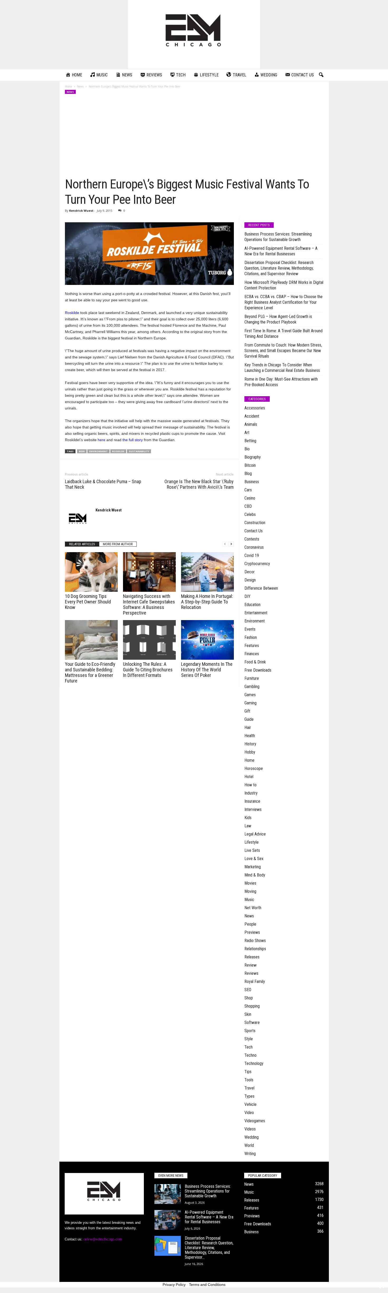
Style (248, 1038)
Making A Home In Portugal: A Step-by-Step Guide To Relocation (207, 601)
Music (249, 899)
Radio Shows (255, 940)
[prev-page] (225, 544)
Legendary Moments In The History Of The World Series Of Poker (207, 669)
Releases (251, 956)
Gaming (250, 702)
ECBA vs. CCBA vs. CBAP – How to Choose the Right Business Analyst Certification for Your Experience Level (283, 302)
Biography (252, 457)
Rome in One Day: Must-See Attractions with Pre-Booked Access (281, 382)
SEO (247, 989)
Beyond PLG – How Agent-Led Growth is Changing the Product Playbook (278, 319)
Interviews (253, 809)
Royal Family (254, 981)
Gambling (251, 686)
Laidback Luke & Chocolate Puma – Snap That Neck (103, 484)
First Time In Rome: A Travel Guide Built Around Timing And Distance (283, 333)
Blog (248, 473)
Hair (247, 727)
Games (250, 694)
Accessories (254, 407)
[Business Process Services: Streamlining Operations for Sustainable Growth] (167, 1194)
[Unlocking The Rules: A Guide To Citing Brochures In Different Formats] (149, 640)
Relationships (255, 948)
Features (251, 645)
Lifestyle (251, 842)
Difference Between (261, 588)
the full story (132, 440)
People (250, 924)
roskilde (118, 451)
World (249, 1145)
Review (250, 965)
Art (246, 432)
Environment (254, 621)
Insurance (252, 801)
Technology (253, 1063)
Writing (250, 1153)
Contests (251, 539)
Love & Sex (253, 858)
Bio (247, 448)
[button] (321, 75)
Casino (249, 498)
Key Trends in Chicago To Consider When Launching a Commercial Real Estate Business (282, 367)
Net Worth (252, 907)
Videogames (254, 1120)
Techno (250, 1055)
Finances (251, 653)
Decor (249, 571)
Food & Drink (255, 661)
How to (250, 784)
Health (249, 735)
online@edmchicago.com (102, 1239)
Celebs (250, 514)
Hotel (248, 776)
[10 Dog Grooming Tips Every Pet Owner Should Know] (91, 572)
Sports (249, 1030)
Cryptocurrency (257, 563)
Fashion (250, 637)
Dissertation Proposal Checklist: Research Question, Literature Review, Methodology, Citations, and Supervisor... (209, 1248)
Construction (254, 522)
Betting (250, 440)
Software (252, 1022)
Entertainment (255, 612)
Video (249, 1112)
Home (68, 86)
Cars (248, 489)
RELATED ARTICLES (82, 544)
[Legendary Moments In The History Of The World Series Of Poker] (207, 640)
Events (249, 629)
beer (82, 451)
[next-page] (231, 544)
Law (247, 825)
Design (250, 580)
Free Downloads (257, 670)
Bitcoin (250, 465)
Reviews (251, 973)
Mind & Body (254, 875)
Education (252, 604)
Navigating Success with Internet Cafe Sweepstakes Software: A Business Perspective (149, 604)
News (80, 86)
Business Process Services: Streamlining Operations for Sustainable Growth (278, 237)
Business (251, 481)
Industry (251, 793)
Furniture (251, 678)
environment (98, 451)
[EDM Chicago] (194, 34)
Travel (249, 1088)
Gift (247, 711)
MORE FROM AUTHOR (118, 544)
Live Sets (252, 850)
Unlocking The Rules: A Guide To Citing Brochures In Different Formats (148, 669)
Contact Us (253, 530)
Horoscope (253, 768)
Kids (248, 817)
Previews (252, 932)
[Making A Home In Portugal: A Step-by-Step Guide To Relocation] (207, 572)
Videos (250, 1129)
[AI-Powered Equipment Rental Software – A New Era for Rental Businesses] (167, 1220)
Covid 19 (251, 555)
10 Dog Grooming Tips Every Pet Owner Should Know (88, 601)
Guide (249, 719)
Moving (250, 891)
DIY (247, 596)
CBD (248, 506)
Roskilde (72, 313)
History (250, 743)
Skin (247, 1014)
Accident (251, 416)
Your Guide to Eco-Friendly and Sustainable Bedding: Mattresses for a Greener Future (90, 672)
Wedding (251, 1137)
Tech (248, 1047)
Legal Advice (255, 834)
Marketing (252, 866)
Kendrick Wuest (81, 211)
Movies (250, 883)
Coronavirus (254, 547)
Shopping (252, 1006)
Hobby (249, 752)
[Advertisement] (194, 137)
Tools (248, 1079)
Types (249, 1096)
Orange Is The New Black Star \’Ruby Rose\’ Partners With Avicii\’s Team (199, 484)
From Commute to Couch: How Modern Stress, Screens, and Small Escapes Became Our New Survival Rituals (283, 351)
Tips (248, 1071)
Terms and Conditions (207, 1284)
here (101, 440)
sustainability (139, 451)
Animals (250, 424)
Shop (248, 997)
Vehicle (250, 1104)
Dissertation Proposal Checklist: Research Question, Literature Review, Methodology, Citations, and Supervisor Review (279, 268)
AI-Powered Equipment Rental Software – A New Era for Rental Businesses (281, 251)
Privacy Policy (174, 1284)
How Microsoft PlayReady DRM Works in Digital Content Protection (283, 285)
